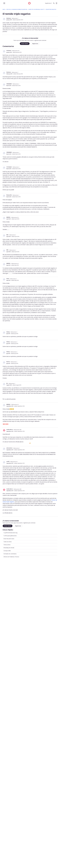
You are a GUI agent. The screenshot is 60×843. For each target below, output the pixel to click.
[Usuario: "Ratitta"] (4, 362)
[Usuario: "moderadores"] (4, 430)
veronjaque (9, 167)
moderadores (9, 429)
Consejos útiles (7, 550)
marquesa (8, 50)
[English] (29, 3)
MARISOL (8, 217)
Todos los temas (8, 541)
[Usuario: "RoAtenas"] (4, 19)
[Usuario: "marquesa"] (4, 51)
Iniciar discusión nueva (9, 538)
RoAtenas (8, 18)
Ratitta (8, 361)
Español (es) (48, 3)
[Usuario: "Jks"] (4, 384)
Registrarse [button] (35, 43)
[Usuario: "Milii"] (4, 235)
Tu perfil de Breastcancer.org (10, 532)
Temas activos (7, 544)
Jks (7, 383)
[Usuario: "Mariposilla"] (4, 195)
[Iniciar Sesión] (56, 3)
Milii (7, 234)
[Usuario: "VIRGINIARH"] (4, 84)
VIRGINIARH (9, 84)
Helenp (8, 332)
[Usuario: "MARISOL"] (4, 218)
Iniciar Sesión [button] (24, 43)
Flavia (7, 278)
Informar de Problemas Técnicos (11, 556)
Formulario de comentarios (10, 553)
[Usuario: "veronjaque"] (4, 167)
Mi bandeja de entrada (9, 547)
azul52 (7, 461)
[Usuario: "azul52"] (4, 462)
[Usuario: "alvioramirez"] (4, 448)
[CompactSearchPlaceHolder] (53, 3)
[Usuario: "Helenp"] (4, 332)
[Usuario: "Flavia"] (4, 279)
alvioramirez (9, 448)
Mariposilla (9, 195)
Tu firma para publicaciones (10, 535)
